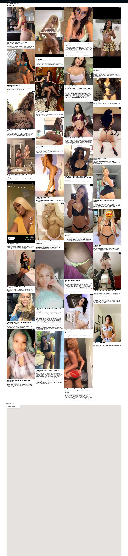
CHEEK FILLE (9, 1)
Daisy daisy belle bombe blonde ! (73, 280)
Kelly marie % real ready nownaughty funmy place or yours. (78, 43)
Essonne (15, 3)
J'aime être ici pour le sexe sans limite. (74, 137)
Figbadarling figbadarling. (71, 85)
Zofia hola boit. (97, 245)
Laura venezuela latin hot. (13, 85)
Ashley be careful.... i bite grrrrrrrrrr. (45, 58)
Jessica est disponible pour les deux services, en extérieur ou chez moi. (19, 323)
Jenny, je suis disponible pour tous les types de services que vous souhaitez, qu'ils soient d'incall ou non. (78, 177)
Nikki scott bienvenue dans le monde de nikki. (104, 290)
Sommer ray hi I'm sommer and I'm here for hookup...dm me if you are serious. (17, 43)
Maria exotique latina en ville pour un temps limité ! (48, 370)
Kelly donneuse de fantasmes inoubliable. (103, 200)
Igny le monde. (97, 100)
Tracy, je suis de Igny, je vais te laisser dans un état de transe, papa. (49, 241)
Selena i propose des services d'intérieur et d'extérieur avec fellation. (78, 330)
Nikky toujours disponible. (99, 342)
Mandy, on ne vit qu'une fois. (43, 197)
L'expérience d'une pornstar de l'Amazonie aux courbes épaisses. (20, 130)
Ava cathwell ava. (69, 234)
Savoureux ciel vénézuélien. (100, 158)
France (11, 3)
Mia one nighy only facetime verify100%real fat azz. (49, 146)
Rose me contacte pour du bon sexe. (16, 286)
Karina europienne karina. (42, 111)
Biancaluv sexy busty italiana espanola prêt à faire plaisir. (48, 309)
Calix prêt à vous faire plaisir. (14, 243)
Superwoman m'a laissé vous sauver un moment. (19, 380)
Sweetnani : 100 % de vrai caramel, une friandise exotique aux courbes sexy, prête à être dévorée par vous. (78, 390)
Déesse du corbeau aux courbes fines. (102, 69)
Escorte (8, 3)
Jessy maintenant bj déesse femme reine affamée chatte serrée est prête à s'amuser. (19, 175)
